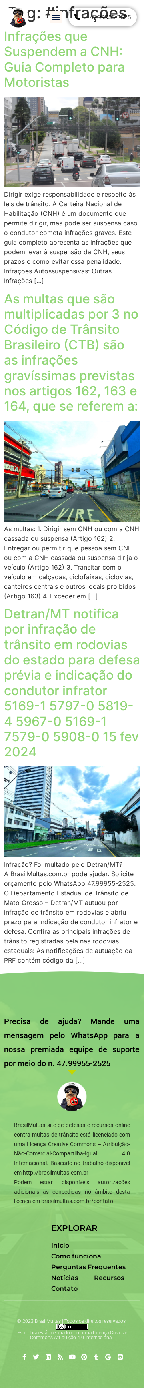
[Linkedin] (48, 1357)
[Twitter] (36, 1357)
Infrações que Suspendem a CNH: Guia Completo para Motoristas (64, 59)
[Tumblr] (96, 1357)
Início (60, 1245)
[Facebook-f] (24, 1357)
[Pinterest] (84, 1357)
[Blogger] (120, 1357)
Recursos (109, 1278)
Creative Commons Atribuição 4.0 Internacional (78, 1335)
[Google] (108, 1357)
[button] (56, 17)
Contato (64, 1288)
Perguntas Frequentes (88, 1267)
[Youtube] (72, 1357)
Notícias (64, 1278)
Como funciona (76, 1256)
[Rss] (60, 1357)
